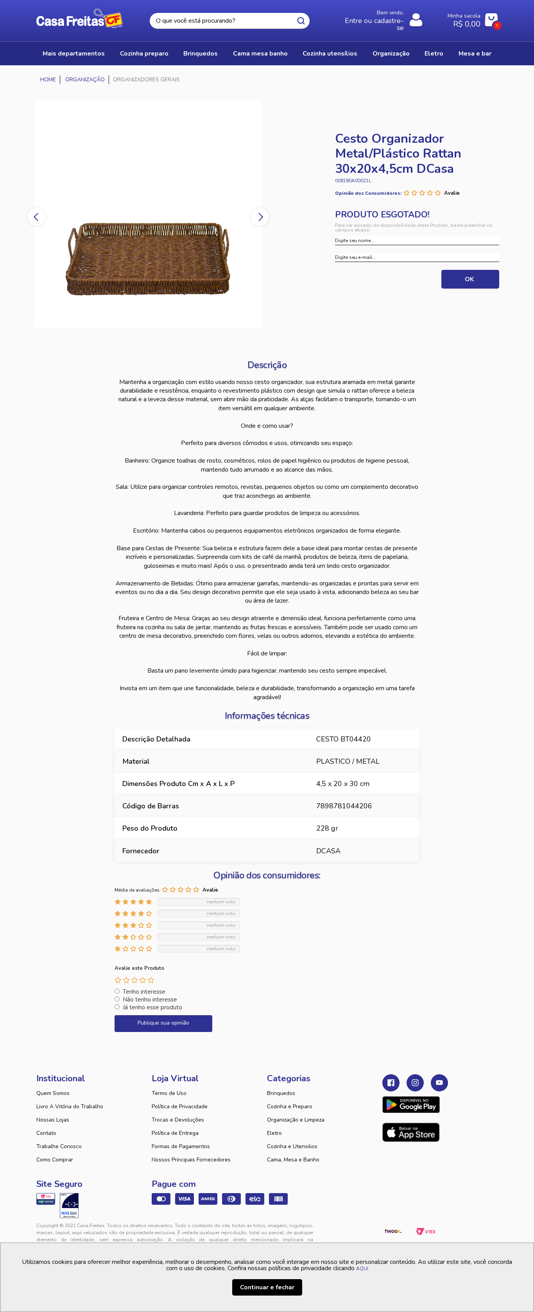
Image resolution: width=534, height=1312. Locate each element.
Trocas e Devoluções (178, 1120)
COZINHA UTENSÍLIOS (330, 53)
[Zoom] (165, 214)
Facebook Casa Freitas (391, 1082)
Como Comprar (54, 1159)
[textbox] (229, 21)
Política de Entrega (175, 1133)
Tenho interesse (144, 992)
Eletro (274, 1133)
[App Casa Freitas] (411, 1104)
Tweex (392, 1231)
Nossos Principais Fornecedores (191, 1159)
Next (260, 217)
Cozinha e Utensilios (292, 1146)
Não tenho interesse (150, 999)
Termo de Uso (169, 1093)
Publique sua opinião (163, 1023)
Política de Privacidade (180, 1106)
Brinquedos (281, 1093)
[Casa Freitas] (48, 79)
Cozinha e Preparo (289, 1106)
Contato (46, 1133)
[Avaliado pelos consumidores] (69, 1205)
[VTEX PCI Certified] (45, 1199)
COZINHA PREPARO (144, 53)
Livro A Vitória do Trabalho (69, 1106)
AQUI (362, 1268)
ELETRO (434, 53)
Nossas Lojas (52, 1120)
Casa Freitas (79, 18)
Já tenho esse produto (152, 1007)
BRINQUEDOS (200, 53)
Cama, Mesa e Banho (293, 1159)
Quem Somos (53, 1093)
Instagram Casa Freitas (415, 1082)
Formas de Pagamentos (181, 1146)
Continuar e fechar (267, 1287)
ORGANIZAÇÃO (391, 53)
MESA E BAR (475, 53)
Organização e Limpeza (295, 1120)
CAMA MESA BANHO (260, 53)
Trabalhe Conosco (59, 1146)
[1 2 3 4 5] (134, 980)
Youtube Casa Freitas (439, 1082)
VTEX (425, 1232)
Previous (36, 217)
